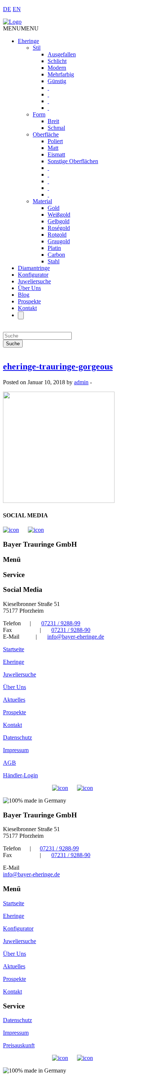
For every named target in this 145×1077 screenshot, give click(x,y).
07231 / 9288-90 (70, 630)
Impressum (16, 750)
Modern (57, 68)
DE (7, 9)
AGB (9, 763)
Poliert (55, 141)
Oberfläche (46, 134)
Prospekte (29, 301)
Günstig (57, 81)
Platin (54, 248)
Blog (23, 295)
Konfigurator (33, 274)
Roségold (59, 228)
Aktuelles (14, 699)
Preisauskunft (19, 1045)
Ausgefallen (62, 54)
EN (17, 9)
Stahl (53, 261)
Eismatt (56, 154)
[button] (21, 28)
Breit (53, 121)
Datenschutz (17, 737)
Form (39, 114)
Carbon (56, 254)
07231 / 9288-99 (60, 623)
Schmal (56, 128)
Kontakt (27, 308)
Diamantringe (34, 268)
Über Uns (29, 288)
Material (42, 201)
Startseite (13, 649)
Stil (37, 48)
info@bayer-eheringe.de (75, 636)
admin (81, 382)
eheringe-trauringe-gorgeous (58, 366)
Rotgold (57, 234)
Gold (53, 208)
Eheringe (28, 41)
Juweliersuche (34, 281)
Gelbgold (59, 221)
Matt (53, 148)
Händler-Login (20, 775)
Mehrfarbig (61, 74)
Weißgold (59, 214)
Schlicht (57, 61)
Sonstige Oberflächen (73, 161)
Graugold (59, 241)
